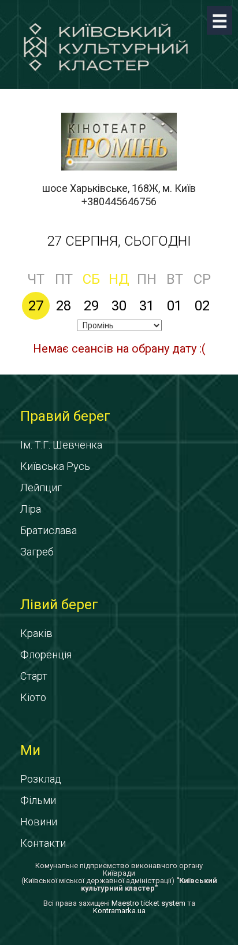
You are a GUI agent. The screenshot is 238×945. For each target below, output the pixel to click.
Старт (33, 676)
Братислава (48, 530)
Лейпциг (41, 487)
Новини (38, 822)
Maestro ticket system (148, 903)
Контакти (43, 843)
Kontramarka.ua (119, 910)
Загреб (37, 552)
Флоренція (46, 654)
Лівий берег (59, 604)
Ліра (30, 509)
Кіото (33, 697)
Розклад (40, 779)
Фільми (38, 800)
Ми (30, 750)
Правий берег (65, 416)
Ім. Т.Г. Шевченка (61, 445)
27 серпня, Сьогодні (119, 241)
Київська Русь (55, 466)
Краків (36, 633)
